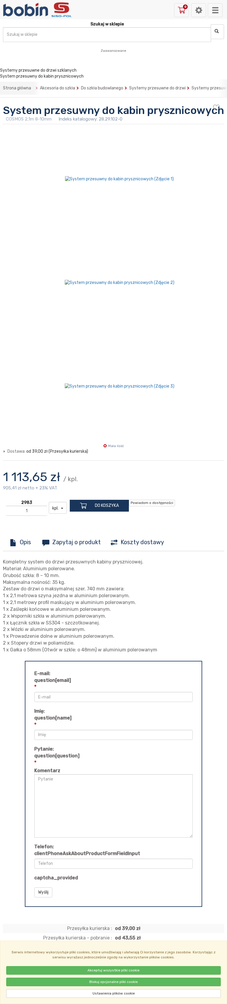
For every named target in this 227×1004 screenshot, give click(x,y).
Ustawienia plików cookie (114, 993)
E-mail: (52, 677)
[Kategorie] (215, 10)
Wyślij (43, 892)
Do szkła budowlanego (102, 88)
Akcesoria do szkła (57, 88)
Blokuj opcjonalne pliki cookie (113, 982)
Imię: (53, 714)
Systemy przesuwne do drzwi (157, 88)
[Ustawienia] (198, 10)
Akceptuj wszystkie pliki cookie (113, 970)
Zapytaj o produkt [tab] (76, 542)
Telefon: (87, 850)
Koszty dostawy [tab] (142, 542)
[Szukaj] (217, 31)
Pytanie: (57, 752)
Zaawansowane (113, 51)
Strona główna (17, 88)
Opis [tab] (25, 542)
